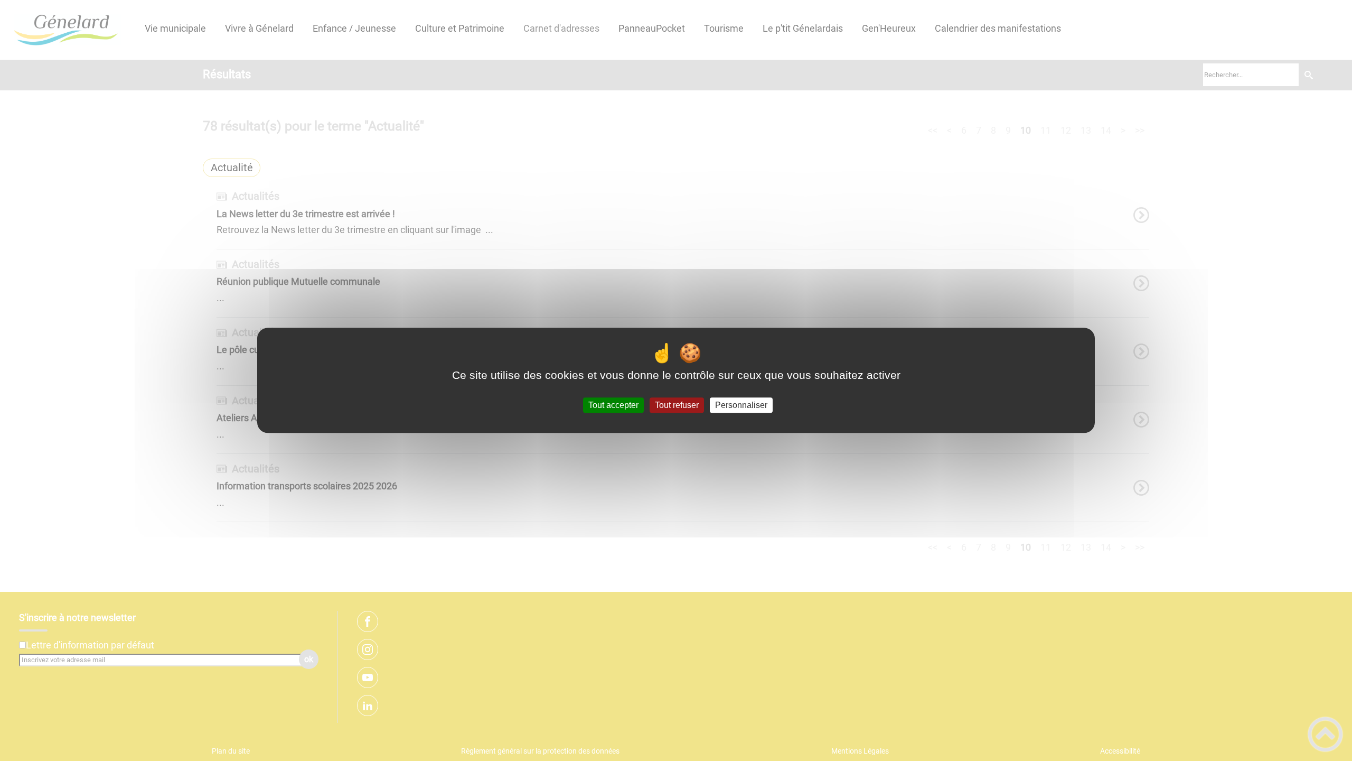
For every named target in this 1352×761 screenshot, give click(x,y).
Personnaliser (741, 405)
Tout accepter (613, 405)
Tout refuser (677, 405)
